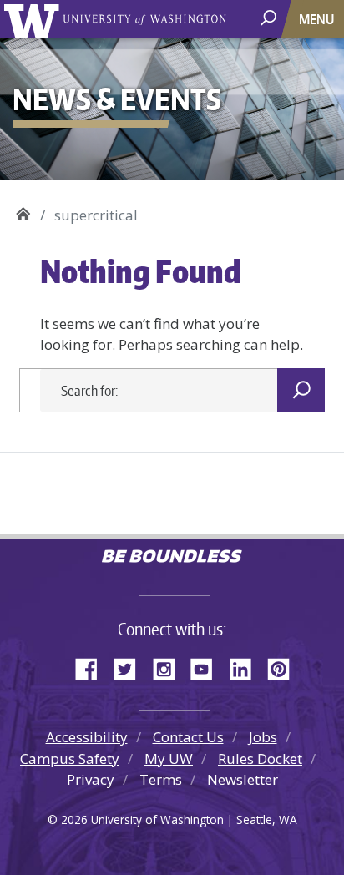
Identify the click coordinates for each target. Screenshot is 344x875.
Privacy (90, 779)
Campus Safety (69, 758)
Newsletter (242, 779)
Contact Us (188, 736)
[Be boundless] (172, 558)
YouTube (207, 666)
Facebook (92, 666)
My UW (168, 758)
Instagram (169, 666)
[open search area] (270, 18)
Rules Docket (260, 758)
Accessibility (87, 736)
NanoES (23, 209)
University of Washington (34, 19)
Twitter (131, 666)
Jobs (263, 736)
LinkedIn (246, 666)
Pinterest (284, 666)
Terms (160, 779)
